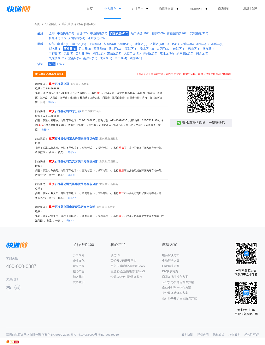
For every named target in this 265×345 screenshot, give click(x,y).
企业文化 (78, 260)
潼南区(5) (74, 58)
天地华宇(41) (76, 38)
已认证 (61, 64)
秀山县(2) (85, 48)
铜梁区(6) (202, 53)
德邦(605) (158, 33)
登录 (255, 8)
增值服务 (234, 334)
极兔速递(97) (57, 38)
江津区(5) (95, 44)
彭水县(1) (55, 48)
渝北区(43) (147, 48)
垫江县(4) (209, 48)
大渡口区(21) (132, 53)
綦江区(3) (131, 48)
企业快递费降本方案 (175, 293)
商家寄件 (224, 8)
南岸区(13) (90, 58)
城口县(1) (98, 53)
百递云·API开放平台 (123, 260)
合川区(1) (172, 44)
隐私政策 (218, 334)
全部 (52, 33)
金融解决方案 (170, 260)
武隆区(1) (136, 58)
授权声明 (203, 334)
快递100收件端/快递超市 (126, 276)
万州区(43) (157, 44)
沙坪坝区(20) (184, 53)
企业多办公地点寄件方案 (178, 282)
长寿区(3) (110, 44)
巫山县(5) (187, 44)
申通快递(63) (98, 33)
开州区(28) (150, 53)
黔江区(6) (179, 48)
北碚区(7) (106, 58)
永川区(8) (141, 44)
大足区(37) (164, 48)
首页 (90, 8)
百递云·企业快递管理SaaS (128, 271)
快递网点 (51, 24)
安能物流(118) (199, 33)
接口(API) (195, 8)
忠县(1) (68, 53)
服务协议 (187, 334)
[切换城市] (91, 24)
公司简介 (78, 255)
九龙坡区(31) (57, 58)
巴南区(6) (194, 48)
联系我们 (78, 282)
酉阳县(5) (100, 48)
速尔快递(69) (96, 38)
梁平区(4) (121, 58)
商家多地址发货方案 (175, 276)
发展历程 (78, 266)
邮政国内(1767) (177, 33)
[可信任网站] (14, 342)
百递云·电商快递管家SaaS (128, 266)
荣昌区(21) (114, 53)
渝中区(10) (79, 44)
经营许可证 (251, 334)
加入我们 (78, 276)
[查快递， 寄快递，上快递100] (17, 9)
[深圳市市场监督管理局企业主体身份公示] (8, 342)
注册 (246, 8)
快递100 (116, 255)
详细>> (52, 102)
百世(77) (82, 33)
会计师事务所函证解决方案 (179, 298)
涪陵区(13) (125, 44)
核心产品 (78, 271)
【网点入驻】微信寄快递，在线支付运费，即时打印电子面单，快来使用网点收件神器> (184, 74)
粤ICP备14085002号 (84, 334)
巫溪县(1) (217, 44)
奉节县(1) (202, 44)
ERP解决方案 (170, 266)
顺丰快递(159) (140, 33)
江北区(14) (167, 53)
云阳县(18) (83, 53)
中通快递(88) (65, 33)
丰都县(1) (55, 53)
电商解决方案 (170, 255)
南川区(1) (63, 44)
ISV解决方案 (170, 271)
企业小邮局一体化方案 (176, 287)
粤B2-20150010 (108, 334)
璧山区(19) (115, 48)
